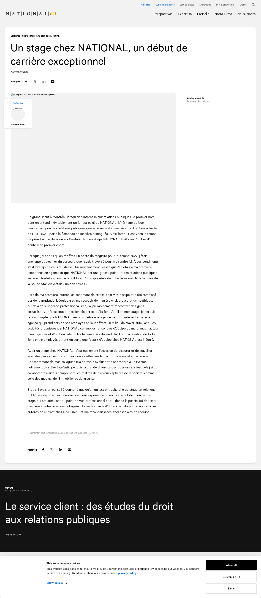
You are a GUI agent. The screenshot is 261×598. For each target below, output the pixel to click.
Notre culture (29, 35)
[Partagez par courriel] (52, 81)
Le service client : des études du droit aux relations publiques (89, 512)
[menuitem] (28, 11)
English (243, 4)
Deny (231, 588)
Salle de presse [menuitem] (187, 4)
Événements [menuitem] (205, 4)
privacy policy (127, 573)
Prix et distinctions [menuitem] (225, 4)
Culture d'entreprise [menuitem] (165, 4)
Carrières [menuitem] (145, 4)
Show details (55, 582)
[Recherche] (253, 5)
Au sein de (48, 35)
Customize (229, 576)
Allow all (231, 565)
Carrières (15, 35)
